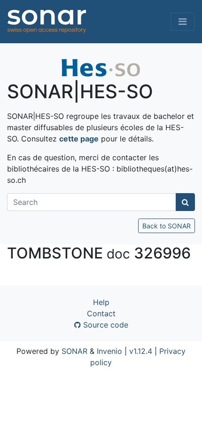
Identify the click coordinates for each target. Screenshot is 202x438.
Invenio (109, 351)
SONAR (74, 351)
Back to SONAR (166, 226)
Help (101, 302)
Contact (101, 313)
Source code (104, 324)
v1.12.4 (140, 351)
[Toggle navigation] (182, 22)
